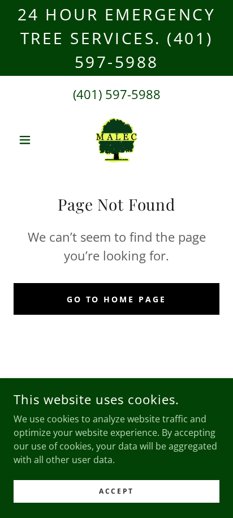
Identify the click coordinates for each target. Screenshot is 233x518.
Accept (116, 491)
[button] (29, 140)
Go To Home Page (117, 299)
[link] (117, 139)
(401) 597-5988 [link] (117, 93)
